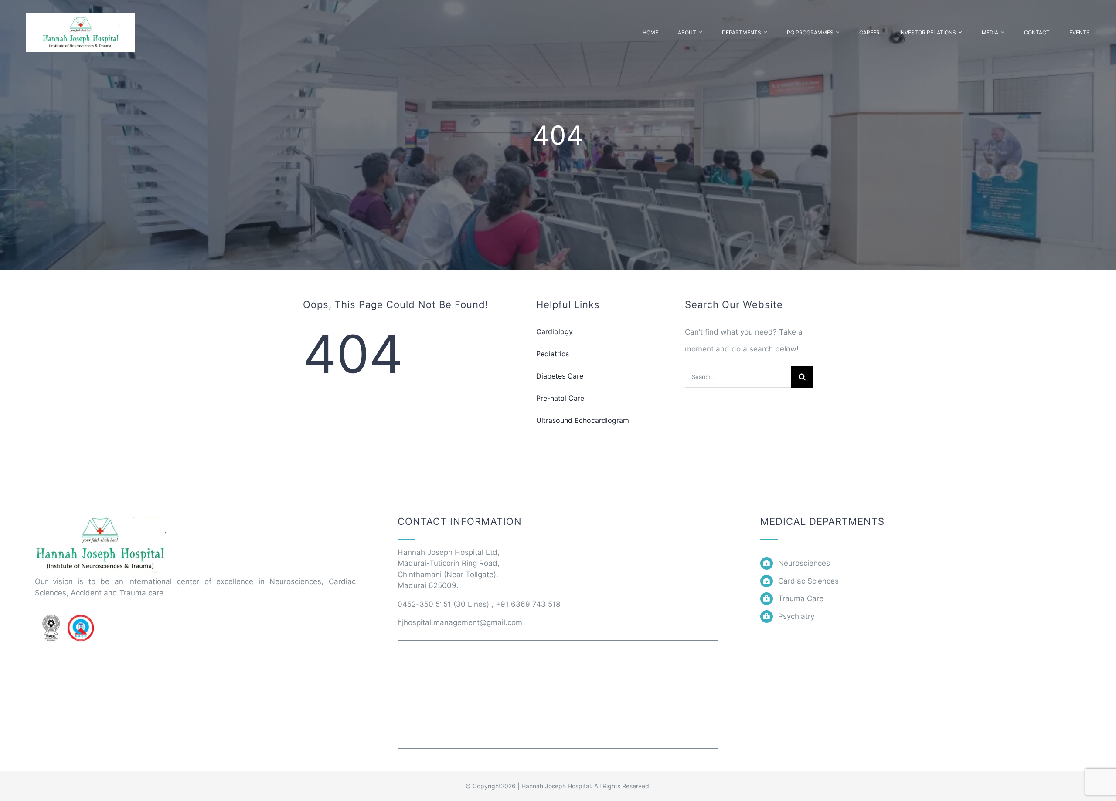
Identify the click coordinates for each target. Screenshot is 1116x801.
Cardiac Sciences (808, 581)
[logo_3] (100, 514)
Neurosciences (804, 563)
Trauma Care (800, 598)
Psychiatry (796, 616)
